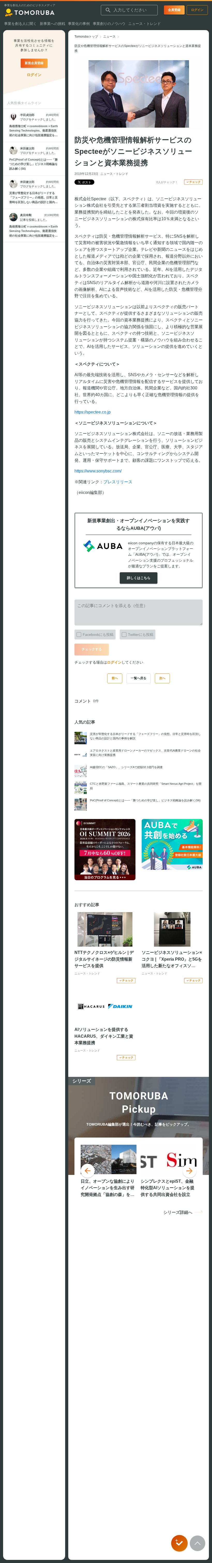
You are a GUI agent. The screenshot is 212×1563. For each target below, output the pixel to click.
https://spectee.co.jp (92, 412)
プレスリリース (117, 482)
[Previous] (88, 1171)
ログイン (114, 662)
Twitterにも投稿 (140, 634)
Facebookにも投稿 (98, 634)
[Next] (189, 1171)
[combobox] (129, 10)
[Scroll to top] (197, 1543)
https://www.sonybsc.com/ (98, 471)
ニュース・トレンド (114, 174)
